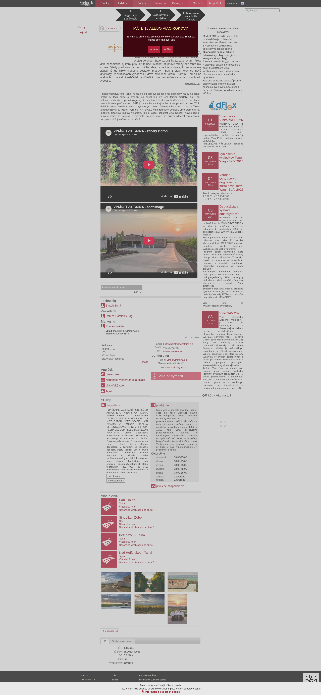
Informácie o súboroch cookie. (162, 691)
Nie (169, 49)
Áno (155, 49)
